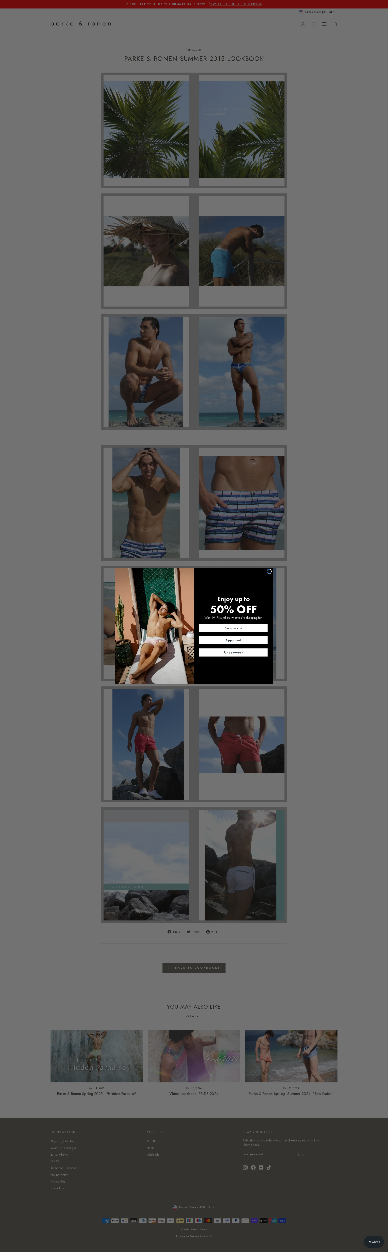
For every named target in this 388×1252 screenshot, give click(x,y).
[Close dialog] (269, 571)
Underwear (233, 652)
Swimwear (233, 628)
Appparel (233, 640)
